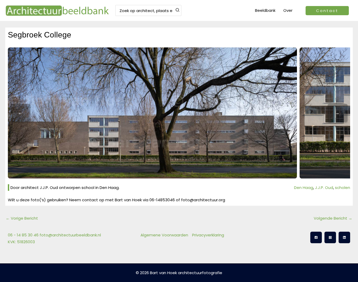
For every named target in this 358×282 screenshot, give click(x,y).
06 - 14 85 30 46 (23, 235)
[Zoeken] (177, 10)
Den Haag (303, 187)
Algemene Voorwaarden (164, 235)
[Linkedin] (344, 237)
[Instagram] (330, 237)
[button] (327, 10)
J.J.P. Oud (324, 187)
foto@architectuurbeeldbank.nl (70, 235)
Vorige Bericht (22, 218)
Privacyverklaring (208, 235)
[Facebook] (316, 237)
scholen (342, 187)
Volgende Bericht (333, 218)
